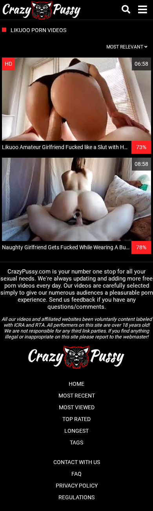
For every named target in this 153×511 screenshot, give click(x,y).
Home (76, 384)
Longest (76, 431)
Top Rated (76, 419)
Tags (76, 442)
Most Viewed (77, 407)
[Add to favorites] (126, 64)
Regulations (76, 497)
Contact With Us (76, 462)
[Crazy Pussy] (42, 10)
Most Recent (76, 395)
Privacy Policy (77, 485)
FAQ (76, 474)
